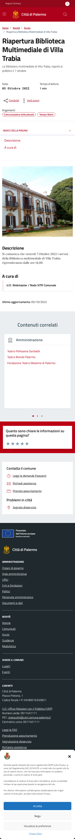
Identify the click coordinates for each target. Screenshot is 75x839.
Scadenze (8, 640)
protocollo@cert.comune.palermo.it (29, 717)
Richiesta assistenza (14, 747)
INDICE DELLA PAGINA (15, 130)
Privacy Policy (35, 833)
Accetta (37, 806)
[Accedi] (67, 3)
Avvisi (5, 634)
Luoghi (6, 666)
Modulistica (9, 646)
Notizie (6, 623)
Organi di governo (12, 568)
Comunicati (9, 629)
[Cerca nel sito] (65, 14)
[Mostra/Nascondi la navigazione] (4, 14)
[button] (69, 756)
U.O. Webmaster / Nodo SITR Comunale (31, 285)
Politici (6, 591)
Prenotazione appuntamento (19, 735)
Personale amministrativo (17, 597)
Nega (37, 816)
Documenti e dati (12, 603)
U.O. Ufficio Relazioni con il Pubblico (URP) (27, 708)
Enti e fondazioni (12, 585)
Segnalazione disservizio (16, 741)
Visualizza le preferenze (37, 826)
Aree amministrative (14, 574)
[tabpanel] (37, 373)
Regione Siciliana (13, 3)
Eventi (6, 672)
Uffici (5, 579)
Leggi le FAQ (9, 730)
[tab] (33, 416)
